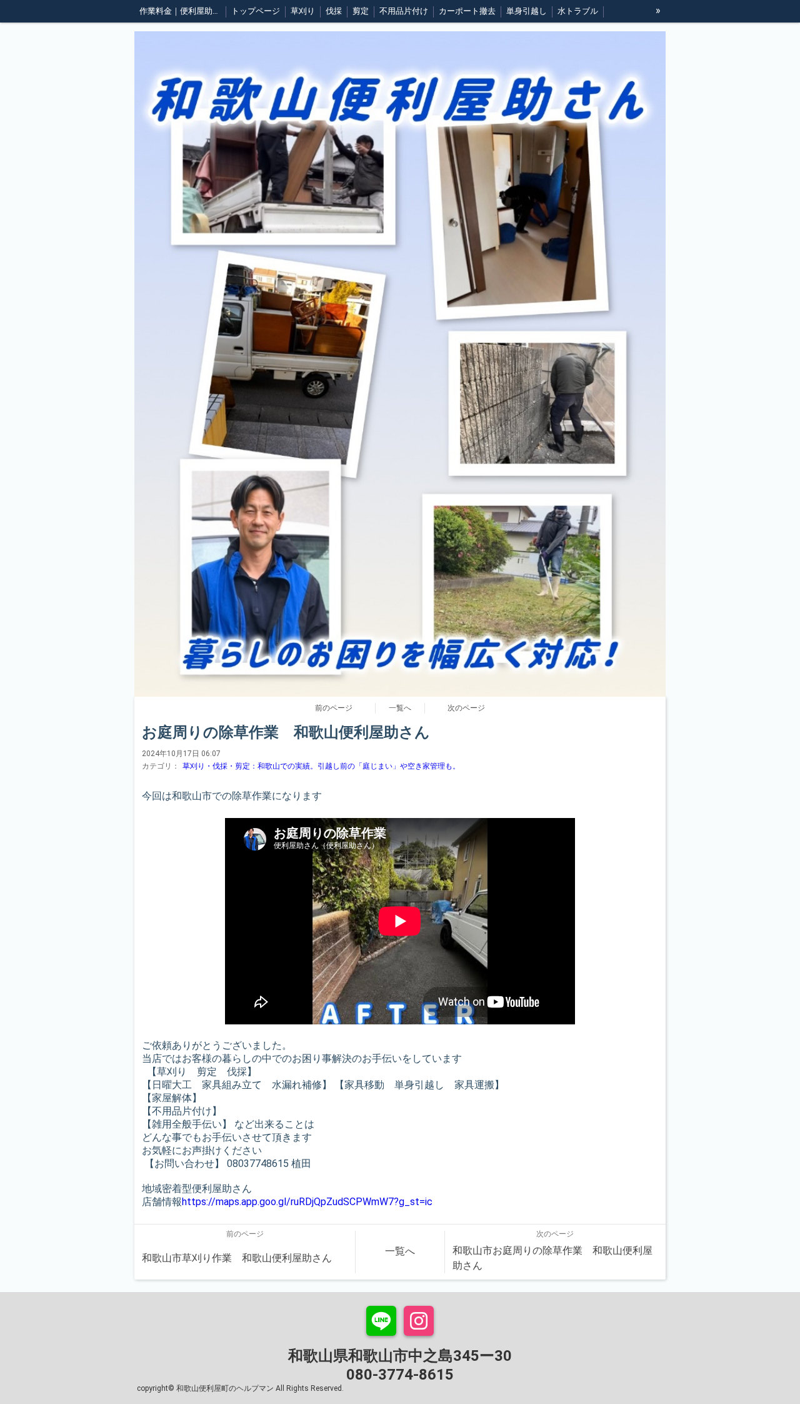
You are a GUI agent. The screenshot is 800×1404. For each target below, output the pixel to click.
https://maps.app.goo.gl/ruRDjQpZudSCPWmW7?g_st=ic (307, 1202)
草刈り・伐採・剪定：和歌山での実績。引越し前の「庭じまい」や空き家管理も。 (321, 766)
